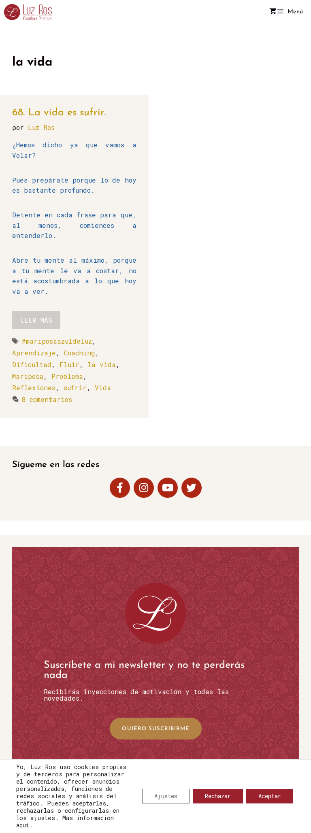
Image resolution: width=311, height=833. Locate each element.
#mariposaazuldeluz (56, 341)
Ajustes (165, 796)
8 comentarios (46, 399)
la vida (101, 364)
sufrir (75, 387)
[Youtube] (168, 488)
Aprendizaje (34, 352)
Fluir (69, 364)
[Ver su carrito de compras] (273, 12)
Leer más (36, 320)
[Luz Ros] (28, 12)
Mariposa (27, 376)
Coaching (79, 352)
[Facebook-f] (120, 488)
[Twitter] (191, 488)
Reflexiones (33, 387)
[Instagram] (144, 488)
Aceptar (269, 796)
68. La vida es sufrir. (59, 113)
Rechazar (218, 796)
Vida (103, 387)
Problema (67, 376)
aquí (22, 825)
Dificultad (31, 364)
